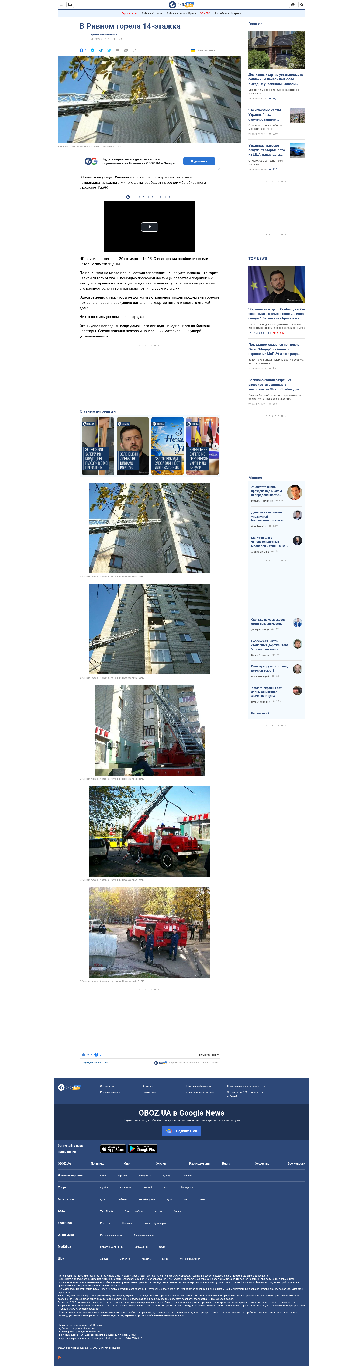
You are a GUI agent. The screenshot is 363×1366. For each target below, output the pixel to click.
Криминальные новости (104, 34)
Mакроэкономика (144, 1235)
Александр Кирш (260, 552)
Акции (158, 1211)
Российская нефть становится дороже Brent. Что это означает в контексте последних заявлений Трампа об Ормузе (270, 645)
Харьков (122, 1175)
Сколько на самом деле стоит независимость (268, 622)
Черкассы (187, 1175)
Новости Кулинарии (155, 1223)
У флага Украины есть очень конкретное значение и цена (267, 692)
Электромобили (134, 1211)
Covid (162, 1246)
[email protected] (101, 1338)
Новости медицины (111, 1246)
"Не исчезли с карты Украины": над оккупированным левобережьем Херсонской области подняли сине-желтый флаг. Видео (266, 115)
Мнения (255, 477)
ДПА (169, 1199)
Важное (255, 23)
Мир (126, 1163)
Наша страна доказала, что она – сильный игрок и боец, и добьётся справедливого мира (276, 326)
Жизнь (161, 1163)
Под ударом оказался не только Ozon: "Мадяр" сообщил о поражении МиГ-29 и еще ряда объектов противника (273, 349)
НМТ (202, 1199)
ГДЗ (102, 1199)
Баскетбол (126, 1187)
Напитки (127, 1223)
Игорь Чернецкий (260, 702)
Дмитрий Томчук (260, 629)
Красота (146, 1258)
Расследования (200, 1163)
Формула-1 (187, 1187)
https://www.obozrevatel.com (183, 1275)
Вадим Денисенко (260, 655)
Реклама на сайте (110, 1092)
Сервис (178, 1211)
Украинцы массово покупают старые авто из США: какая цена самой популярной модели (266, 150)
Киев (103, 1175)
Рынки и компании (111, 1235)
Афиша (104, 1258)
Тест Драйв (106, 1211)
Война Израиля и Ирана (181, 13)
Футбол (104, 1187)
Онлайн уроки (147, 1199)
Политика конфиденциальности (246, 1086)
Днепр (166, 1175)
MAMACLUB (141, 1246)
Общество (262, 1163)
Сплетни (125, 1258)
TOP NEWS (257, 258)
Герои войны (129, 13)
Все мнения (259, 713)
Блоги (226, 1163)
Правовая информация (198, 1086)
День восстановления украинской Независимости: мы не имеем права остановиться (267, 517)
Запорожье (144, 1175)
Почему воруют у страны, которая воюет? (269, 668)
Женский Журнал (190, 1258)
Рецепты (105, 1223)
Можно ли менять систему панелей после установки (273, 91)
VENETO (205, 13)
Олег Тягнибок (259, 526)
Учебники (122, 1199)
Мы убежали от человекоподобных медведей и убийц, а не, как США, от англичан (268, 542)
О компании (107, 1086)
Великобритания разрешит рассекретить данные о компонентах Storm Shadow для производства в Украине (273, 385)
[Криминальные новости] (160, 1063)
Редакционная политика (95, 1062)
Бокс (166, 1187)
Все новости (296, 1163)
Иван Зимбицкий (260, 676)
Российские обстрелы (228, 13)
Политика (98, 1163)
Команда (148, 1086)
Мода (165, 1258)
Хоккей (148, 1187)
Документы (149, 1092)
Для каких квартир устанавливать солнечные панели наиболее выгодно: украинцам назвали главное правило (275, 79)
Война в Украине (151, 13)
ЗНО (186, 1199)
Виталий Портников (262, 501)
